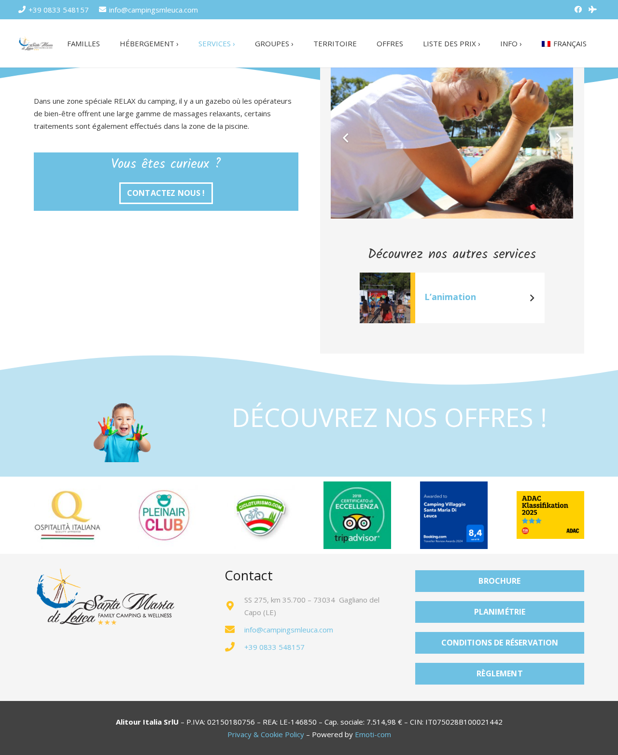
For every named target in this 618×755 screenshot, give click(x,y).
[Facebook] (578, 9)
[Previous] (372, 298)
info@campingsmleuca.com (288, 629)
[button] (185, 43)
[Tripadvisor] (593, 9)
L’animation (450, 296)
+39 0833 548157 (274, 647)
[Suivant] (532, 298)
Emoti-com (373, 734)
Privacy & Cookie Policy (265, 734)
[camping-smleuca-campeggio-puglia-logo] (36, 43)
